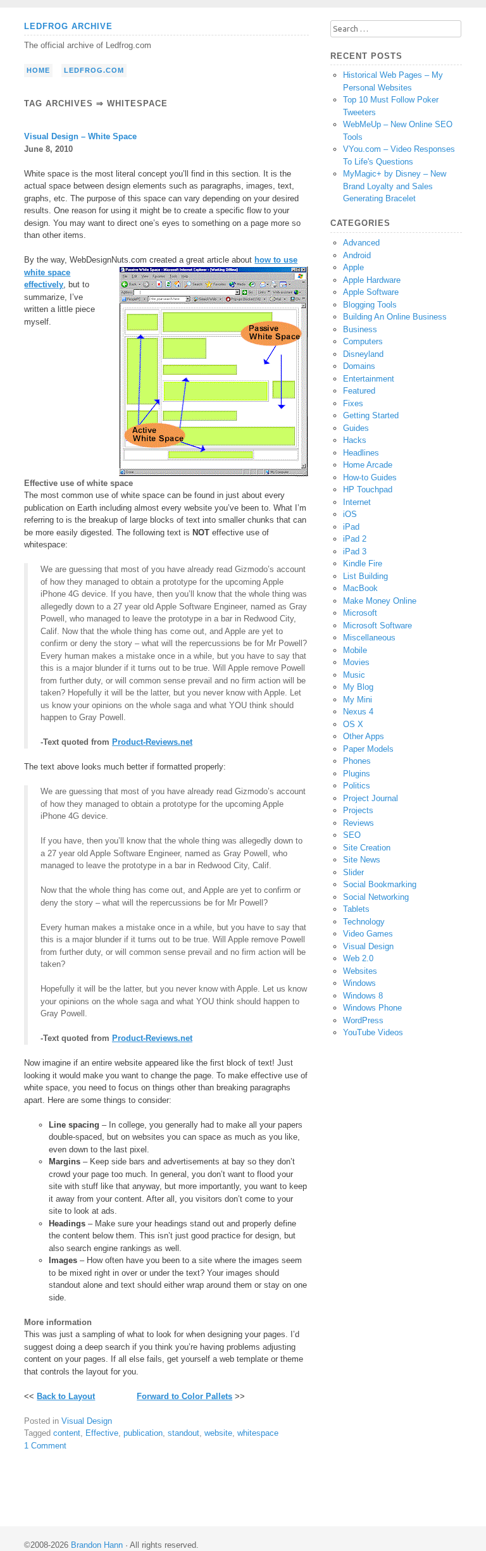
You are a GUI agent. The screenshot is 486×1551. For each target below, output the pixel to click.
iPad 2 (354, 539)
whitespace (257, 1433)
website (218, 1433)
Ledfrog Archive (68, 26)
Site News (361, 859)
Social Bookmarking (379, 884)
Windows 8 (363, 995)
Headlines (361, 453)
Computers (363, 341)
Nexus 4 (358, 711)
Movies (356, 662)
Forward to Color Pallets (184, 1396)
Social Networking (376, 897)
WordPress (363, 1020)
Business (360, 329)
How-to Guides (370, 477)
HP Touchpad (367, 489)
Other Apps (363, 736)
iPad (351, 527)
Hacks (354, 440)
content (66, 1433)
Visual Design (86, 1421)
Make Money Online (379, 601)
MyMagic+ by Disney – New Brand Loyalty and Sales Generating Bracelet (394, 186)
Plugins (356, 773)
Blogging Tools (370, 304)
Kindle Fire (362, 563)
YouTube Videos (373, 1032)
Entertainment (368, 378)
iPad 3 (354, 551)
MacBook (360, 588)
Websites (360, 971)
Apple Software (371, 292)
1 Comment (45, 1445)
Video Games (368, 933)
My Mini (357, 699)
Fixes (353, 403)
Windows (359, 983)
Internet (357, 502)
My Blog (358, 687)
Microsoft (360, 613)
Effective (101, 1433)
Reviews (358, 823)
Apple (353, 267)
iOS (350, 514)
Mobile (355, 650)
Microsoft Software (377, 625)
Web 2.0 (358, 958)
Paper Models (368, 749)
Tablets (356, 909)
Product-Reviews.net (152, 742)
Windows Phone (372, 1007)
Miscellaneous (369, 637)
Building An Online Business (395, 316)
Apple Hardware (372, 280)
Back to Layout (66, 1396)
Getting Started (371, 415)
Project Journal (370, 798)
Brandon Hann (97, 1545)
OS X (353, 724)
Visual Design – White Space (80, 136)
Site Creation (366, 847)
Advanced (361, 242)
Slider (353, 872)
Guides (356, 428)
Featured (359, 391)
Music (354, 675)
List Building (365, 576)
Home (38, 70)
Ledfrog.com (94, 70)
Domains (359, 366)
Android (357, 255)
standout (183, 1433)
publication (143, 1433)
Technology (364, 921)
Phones (357, 761)
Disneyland (363, 354)
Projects (358, 810)
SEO (352, 835)
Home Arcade (367, 465)
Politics (356, 785)
